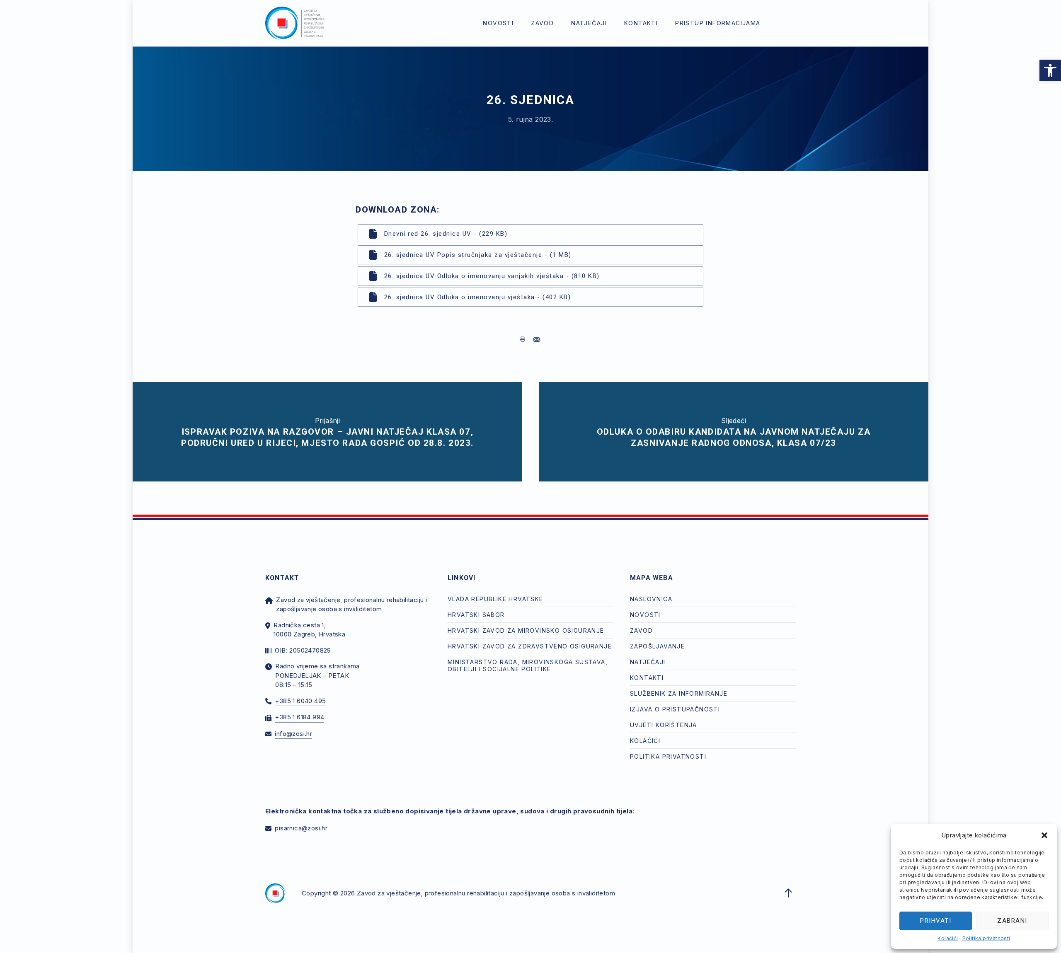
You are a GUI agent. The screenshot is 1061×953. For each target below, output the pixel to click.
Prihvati (935, 920)
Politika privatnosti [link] (986, 938)
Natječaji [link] (589, 23)
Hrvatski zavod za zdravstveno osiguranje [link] (530, 646)
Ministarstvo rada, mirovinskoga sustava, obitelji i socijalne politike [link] (528, 665)
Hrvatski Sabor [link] (476, 614)
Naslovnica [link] (651, 598)
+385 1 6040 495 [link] (300, 701)
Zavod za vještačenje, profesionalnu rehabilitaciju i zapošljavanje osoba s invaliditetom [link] (486, 893)
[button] (1044, 835)
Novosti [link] (498, 23)
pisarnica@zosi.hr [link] (301, 828)
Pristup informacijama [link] (717, 23)
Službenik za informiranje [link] (678, 693)
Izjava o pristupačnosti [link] (675, 709)
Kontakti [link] (641, 23)
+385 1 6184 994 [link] (299, 717)
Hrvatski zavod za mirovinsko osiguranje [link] (526, 630)
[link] (1050, 70)
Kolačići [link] (947, 938)
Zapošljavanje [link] (657, 646)
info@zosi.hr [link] (293, 734)
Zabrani (1012, 920)
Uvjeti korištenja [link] (663, 724)
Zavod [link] (542, 23)
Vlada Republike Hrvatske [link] (495, 598)
